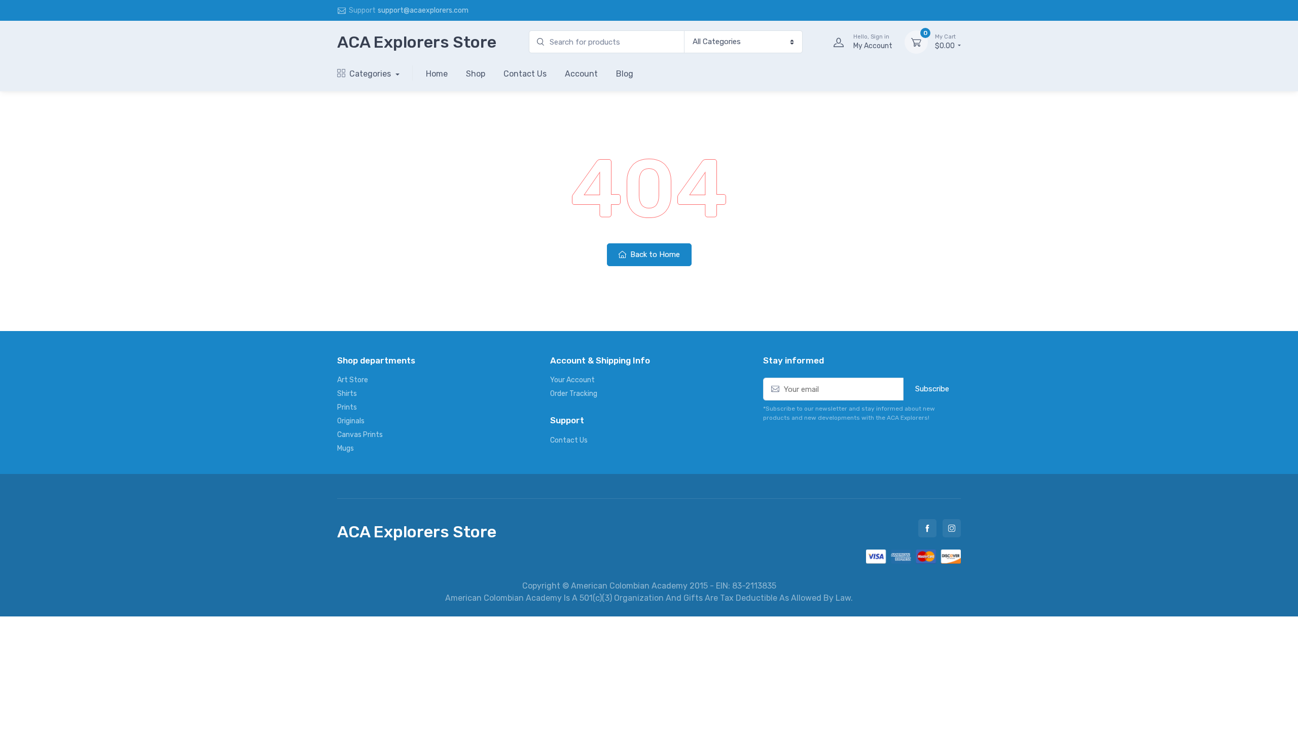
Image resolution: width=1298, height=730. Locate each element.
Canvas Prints (360, 434)
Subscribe (932, 388)
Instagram (952, 528)
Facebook (927, 528)
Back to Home (654, 254)
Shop (475, 74)
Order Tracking (573, 393)
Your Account (572, 380)
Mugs (345, 448)
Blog (624, 74)
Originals (351, 421)
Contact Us (525, 74)
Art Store (352, 380)
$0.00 (945, 41)
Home (437, 74)
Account (581, 74)
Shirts (347, 393)
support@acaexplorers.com (423, 10)
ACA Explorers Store (416, 42)
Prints (347, 407)
